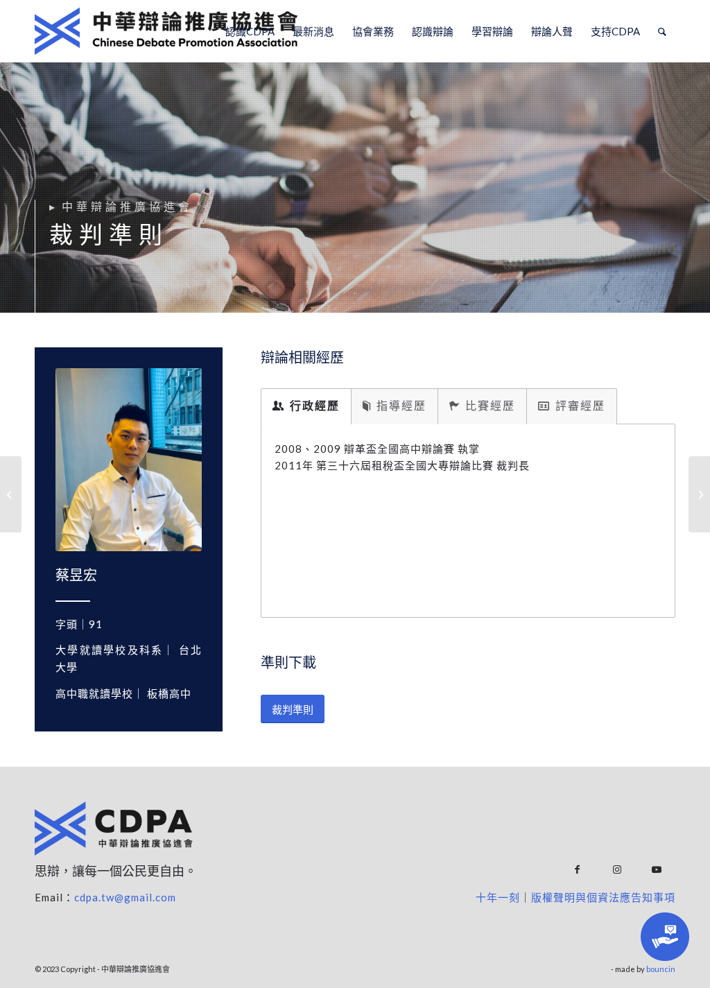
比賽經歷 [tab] (490, 405)
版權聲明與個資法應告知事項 (603, 897)
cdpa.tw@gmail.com (125, 897)
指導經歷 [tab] (401, 405)
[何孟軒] (10, 494)
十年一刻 (498, 897)
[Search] (662, 31)
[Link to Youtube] (656, 870)
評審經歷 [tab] (580, 405)
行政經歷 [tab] (315, 405)
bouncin (660, 968)
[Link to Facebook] (577, 870)
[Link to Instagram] (617, 870)
